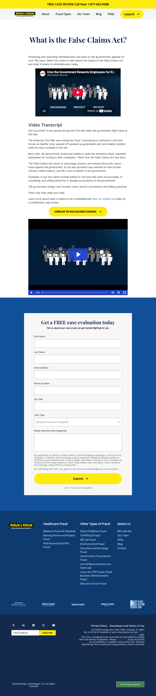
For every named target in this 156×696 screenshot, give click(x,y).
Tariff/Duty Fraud (90, 535)
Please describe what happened (50, 430)
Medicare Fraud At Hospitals (59, 531)
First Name (39, 336)
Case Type (39, 415)
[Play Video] (31, 292)
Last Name (39, 352)
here (94, 198)
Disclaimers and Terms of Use (127, 625)
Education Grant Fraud (93, 583)
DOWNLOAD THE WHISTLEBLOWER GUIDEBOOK (75, 211)
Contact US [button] (129, 14)
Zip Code (38, 399)
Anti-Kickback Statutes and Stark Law (95, 565)
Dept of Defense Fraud (93, 531)
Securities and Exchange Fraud (94, 550)
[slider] (75, 292)
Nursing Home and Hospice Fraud (59, 537)
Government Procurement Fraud (95, 557)
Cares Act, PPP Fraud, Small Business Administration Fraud (96, 575)
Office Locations (137, 633)
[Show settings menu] (118, 292)
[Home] (24, 14)
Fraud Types (63, 14)
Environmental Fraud (92, 544)
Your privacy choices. (130, 684)
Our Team (83, 14)
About (45, 14)
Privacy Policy (99, 625)
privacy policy (111, 468)
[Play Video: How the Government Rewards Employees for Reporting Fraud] (78, 254)
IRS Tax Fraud (88, 539)
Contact (121, 548)
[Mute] (112, 292)
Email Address (41, 367)
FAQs (120, 539)
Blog (98, 14)
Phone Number (42, 383)
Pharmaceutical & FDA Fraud (56, 545)
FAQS (111, 14)
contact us (108, 198)
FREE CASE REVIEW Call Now (78, 4)
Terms (80, 468)
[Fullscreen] (125, 292)
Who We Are (124, 531)
